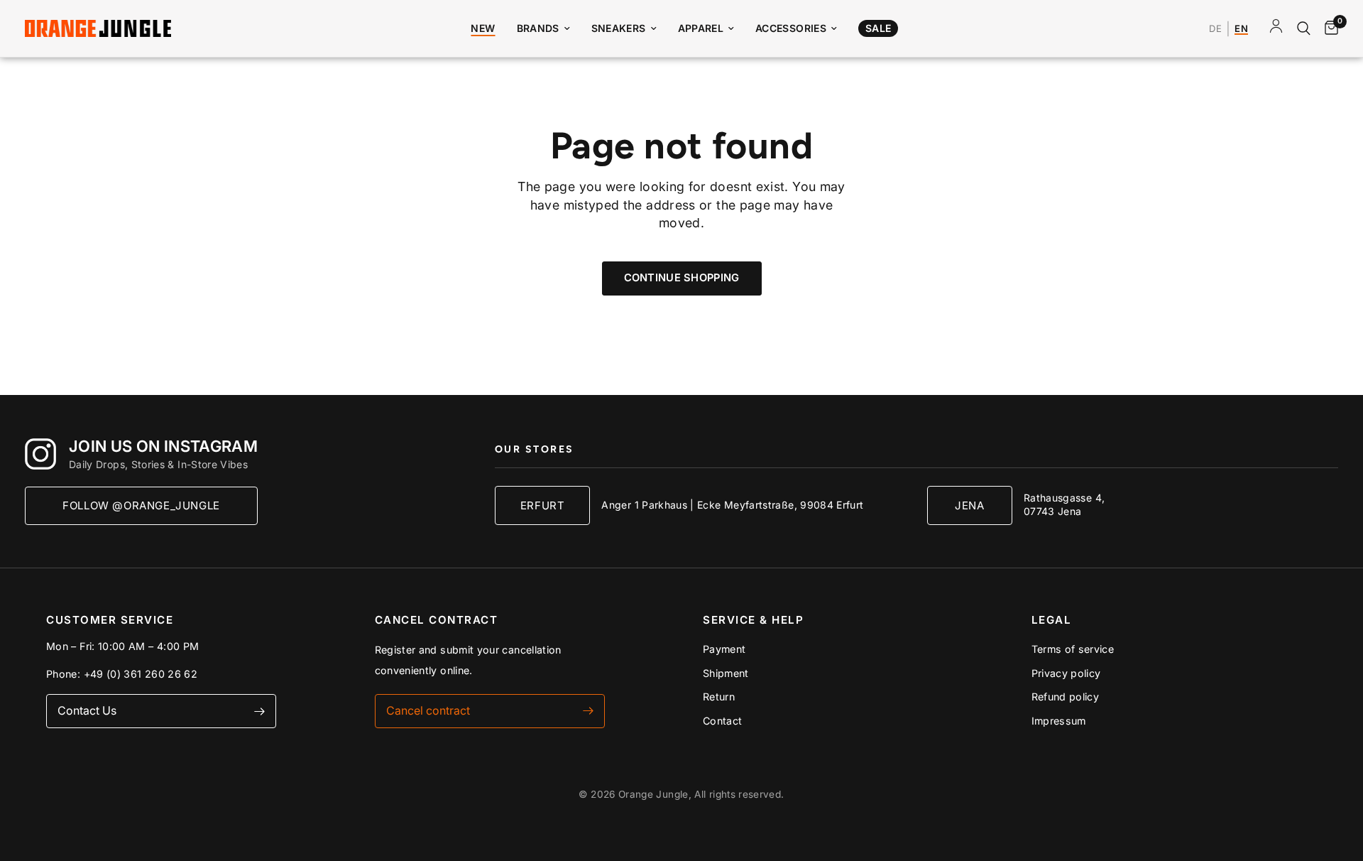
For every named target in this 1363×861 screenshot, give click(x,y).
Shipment (726, 673)
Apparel (701, 28)
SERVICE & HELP (753, 619)
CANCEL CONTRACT (436, 619)
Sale (878, 28)
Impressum (1058, 721)
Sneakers (618, 28)
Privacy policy (1066, 673)
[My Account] (1276, 28)
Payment (724, 649)
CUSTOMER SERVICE (109, 619)
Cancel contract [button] (428, 710)
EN (1241, 29)
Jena (969, 505)
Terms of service (1073, 649)
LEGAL (1051, 619)
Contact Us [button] (87, 710)
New (483, 28)
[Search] (1304, 28)
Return (719, 697)
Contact (723, 721)
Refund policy (1065, 697)
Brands (538, 28)
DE (1215, 29)
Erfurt (542, 505)
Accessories (790, 28)
